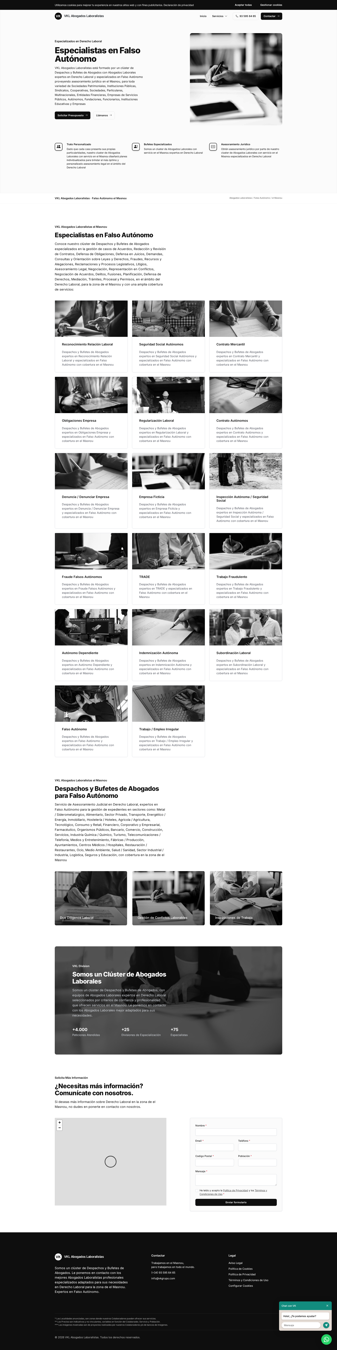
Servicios (217, 16)
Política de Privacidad (235, 1190)
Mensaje (201, 1171)
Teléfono (244, 1140)
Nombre (201, 1125)
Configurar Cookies (241, 1285)
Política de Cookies (241, 1268)
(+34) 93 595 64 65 (163, 1272)
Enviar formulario (236, 1202)
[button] (111, 1162)
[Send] (326, 1325)
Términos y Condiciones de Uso (248, 1280)
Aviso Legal (236, 1263)
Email (199, 1140)
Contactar (270, 16)
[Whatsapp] (326, 1339)
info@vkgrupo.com (163, 1278)
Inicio (203, 16)
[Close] (327, 1305)
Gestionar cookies (271, 4)
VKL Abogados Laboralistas (83, 16)
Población (245, 1155)
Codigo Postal (204, 1155)
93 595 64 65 (248, 16)
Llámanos (102, 115)
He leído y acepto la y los (233, 1192)
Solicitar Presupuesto (71, 115)
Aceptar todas (243, 4)
